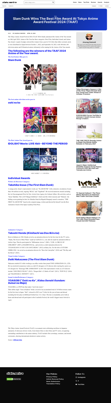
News (80, 2)
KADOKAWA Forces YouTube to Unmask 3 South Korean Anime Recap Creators (88, 117)
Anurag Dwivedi (89, 42)
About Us (4, 6)
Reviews (93, 2)
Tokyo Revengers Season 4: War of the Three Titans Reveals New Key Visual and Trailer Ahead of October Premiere (88, 91)
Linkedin (107, 6)
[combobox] (39, 2)
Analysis (106, 2)
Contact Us (11, 6)
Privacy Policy (51, 377)
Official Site (17, 340)
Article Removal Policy (55, 379)
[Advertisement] (40, 217)
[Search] (53, 2)
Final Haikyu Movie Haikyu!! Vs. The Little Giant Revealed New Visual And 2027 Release (88, 219)
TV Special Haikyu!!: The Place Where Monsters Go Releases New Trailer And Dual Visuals (88, 194)
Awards (100, 2)
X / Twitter (101, 6)
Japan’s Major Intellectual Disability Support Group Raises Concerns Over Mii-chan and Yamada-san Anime (88, 167)
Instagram (94, 6)
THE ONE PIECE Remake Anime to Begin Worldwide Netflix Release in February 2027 (88, 142)
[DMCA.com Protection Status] (13, 380)
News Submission (53, 381)
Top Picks (86, 2)
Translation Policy (53, 383)
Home (75, 2)
